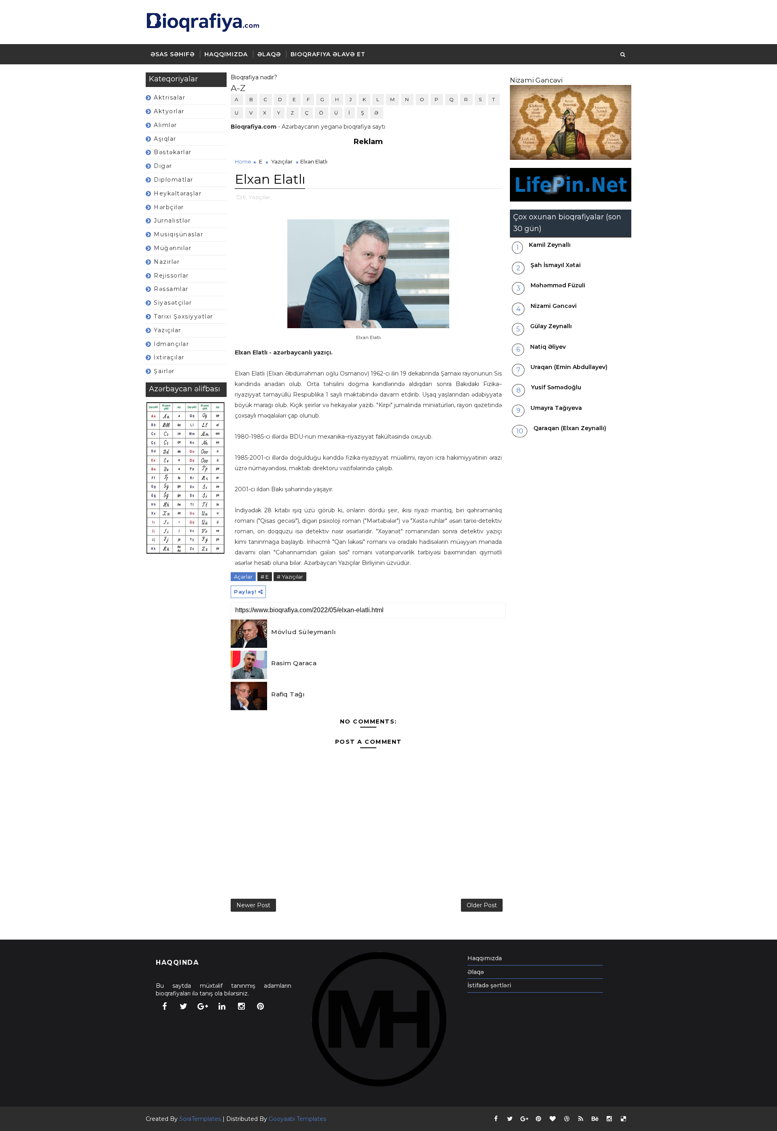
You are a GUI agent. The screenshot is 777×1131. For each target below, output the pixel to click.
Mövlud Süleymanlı (303, 632)
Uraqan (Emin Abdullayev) (569, 367)
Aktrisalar (169, 97)
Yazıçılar (167, 330)
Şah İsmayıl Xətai (556, 265)
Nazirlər (167, 261)
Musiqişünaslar (178, 234)
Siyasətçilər (173, 302)
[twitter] (183, 1006)
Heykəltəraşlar (178, 193)
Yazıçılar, (259, 197)
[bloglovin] (552, 1119)
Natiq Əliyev (548, 346)
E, (245, 197)
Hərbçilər (169, 207)
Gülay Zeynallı (551, 326)
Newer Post (253, 905)
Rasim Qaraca (293, 663)
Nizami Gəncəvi (536, 80)
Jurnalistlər (172, 220)
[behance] (595, 1119)
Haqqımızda (226, 54)
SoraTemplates (200, 1119)
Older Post (482, 905)
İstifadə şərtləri (489, 985)
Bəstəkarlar (173, 152)
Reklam (368, 141)
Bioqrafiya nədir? (254, 77)
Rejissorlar (171, 275)
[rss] (581, 1119)
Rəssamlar (171, 289)
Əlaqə (269, 54)
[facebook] (164, 1006)
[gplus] (202, 1006)
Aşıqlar (165, 138)
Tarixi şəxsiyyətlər (183, 316)
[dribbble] (566, 1119)
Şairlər (164, 371)
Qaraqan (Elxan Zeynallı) (569, 428)
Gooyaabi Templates (297, 1119)
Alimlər (165, 125)
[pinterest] (260, 1006)
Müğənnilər (172, 248)
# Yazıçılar (290, 576)
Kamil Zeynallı (550, 244)
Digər (163, 166)
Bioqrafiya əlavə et (328, 54)
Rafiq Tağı (288, 694)
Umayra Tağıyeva (556, 408)
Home (243, 161)
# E (265, 576)
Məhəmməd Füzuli (558, 285)
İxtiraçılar (169, 357)
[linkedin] (222, 1006)
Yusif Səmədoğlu (556, 387)
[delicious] (623, 1119)
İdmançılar (171, 344)
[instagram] (241, 1006)
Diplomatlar (173, 179)
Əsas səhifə (173, 54)
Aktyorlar (169, 111)
